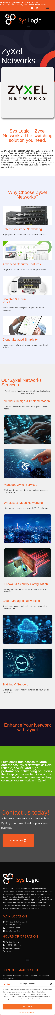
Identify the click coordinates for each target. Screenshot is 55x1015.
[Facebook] (32, 8)
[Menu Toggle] (47, 8)
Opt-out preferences (26, 1012)
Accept (28, 1006)
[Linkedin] (37, 8)
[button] (51, 983)
